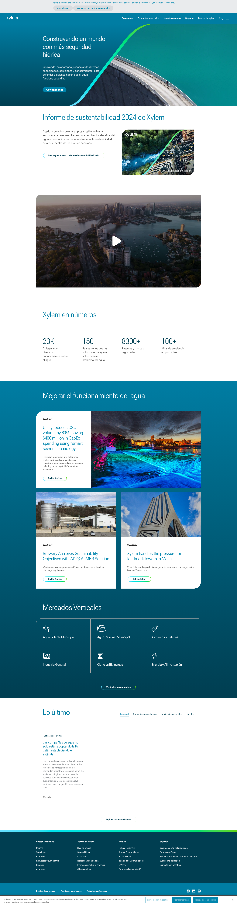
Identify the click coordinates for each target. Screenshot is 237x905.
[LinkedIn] (193, 891)
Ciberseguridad (84, 869)
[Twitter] (199, 891)
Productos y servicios (148, 18)
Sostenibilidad (84, 852)
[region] (118, 900)
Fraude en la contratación (130, 869)
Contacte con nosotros (170, 865)
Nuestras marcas (172, 18)
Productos (41, 856)
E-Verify (122, 865)
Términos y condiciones (71, 891)
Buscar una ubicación (170, 860)
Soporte (189, 18)
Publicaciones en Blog (171, 714)
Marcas (39, 848)
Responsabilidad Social (88, 860)
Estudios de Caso (168, 852)
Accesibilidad (125, 856)
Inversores (82, 856)
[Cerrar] (233, 900)
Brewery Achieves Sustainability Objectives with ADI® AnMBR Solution (76, 556)
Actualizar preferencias (97, 891)
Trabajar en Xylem (127, 848)
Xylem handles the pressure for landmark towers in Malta (154, 556)
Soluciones (127, 18)
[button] (118, 241)
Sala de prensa (84, 848)
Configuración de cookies (158, 900)
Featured (124, 714)
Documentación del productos (173, 848)
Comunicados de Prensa (145, 714)
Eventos (190, 714)
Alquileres (40, 869)
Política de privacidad (45, 891)
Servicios (40, 865)
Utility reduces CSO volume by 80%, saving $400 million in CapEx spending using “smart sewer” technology (63, 438)
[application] (118, 241)
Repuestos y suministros (47, 860)
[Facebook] (188, 891)
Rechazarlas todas (181, 900)
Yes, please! (63, 8)
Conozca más (54, 89)
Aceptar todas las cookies (205, 900)
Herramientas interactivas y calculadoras (178, 856)
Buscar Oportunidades (129, 852)
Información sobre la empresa (91, 865)
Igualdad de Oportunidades (131, 860)
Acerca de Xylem (206, 18)
